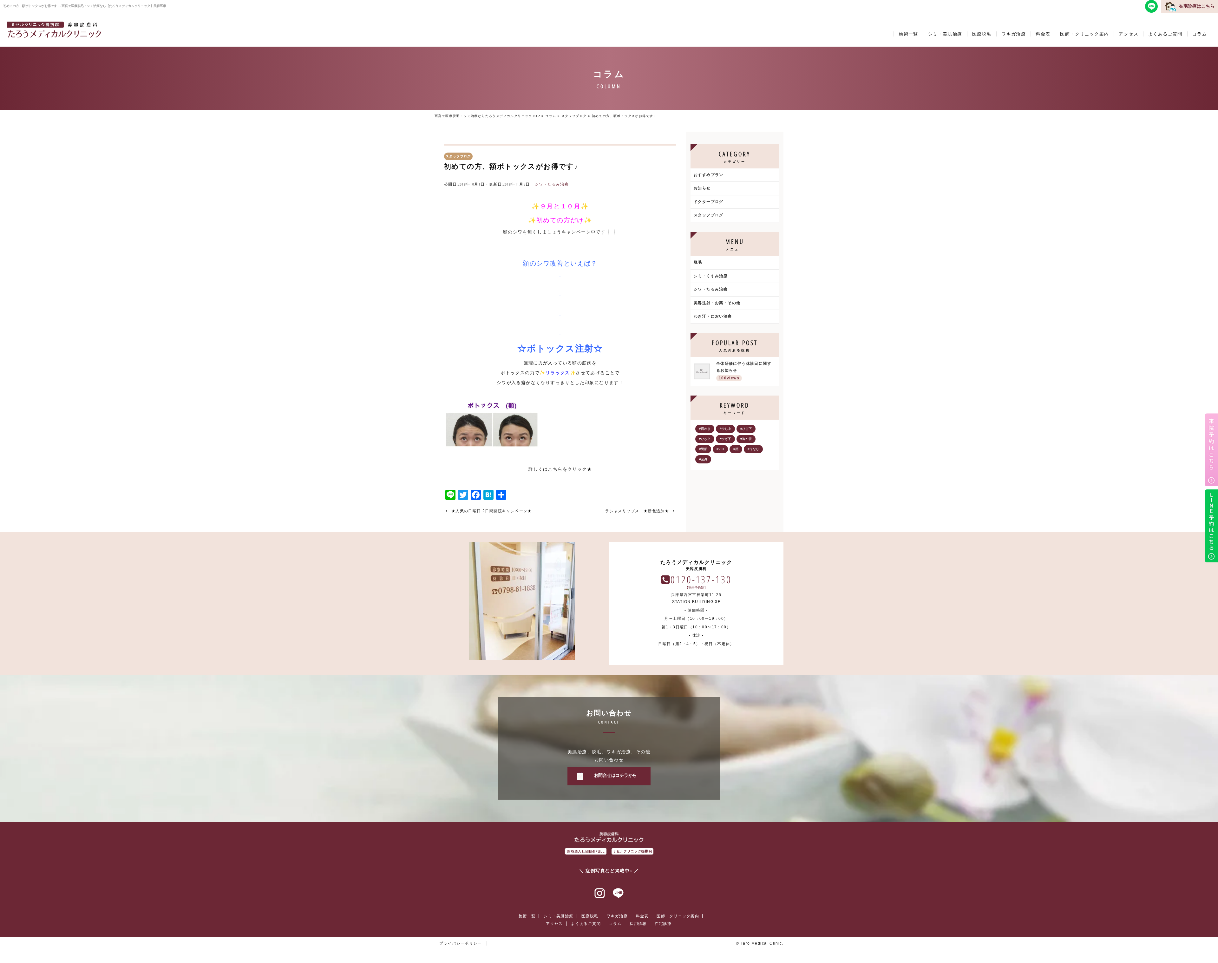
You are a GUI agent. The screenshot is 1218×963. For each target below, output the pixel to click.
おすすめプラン (709, 175)
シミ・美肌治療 (945, 33)
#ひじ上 (725, 428)
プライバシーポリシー (460, 943)
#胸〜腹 (746, 439)
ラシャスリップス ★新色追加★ (637, 511)
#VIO (720, 449)
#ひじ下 (746, 428)
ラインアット (618, 893)
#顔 (735, 449)
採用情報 (638, 923)
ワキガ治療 (1013, 33)
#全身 (703, 459)
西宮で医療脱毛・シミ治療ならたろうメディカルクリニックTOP (487, 116)
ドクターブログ (709, 202)
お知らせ (702, 188)
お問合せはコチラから (615, 775)
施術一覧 (908, 33)
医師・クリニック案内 (1084, 33)
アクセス (1128, 33)
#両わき (704, 428)
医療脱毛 (982, 33)
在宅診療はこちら (1197, 6)
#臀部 (703, 449)
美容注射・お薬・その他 (717, 303)
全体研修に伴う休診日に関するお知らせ (743, 370)
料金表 (1043, 33)
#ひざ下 (725, 439)
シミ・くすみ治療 (711, 276)
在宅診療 (663, 923)
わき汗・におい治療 (713, 316)
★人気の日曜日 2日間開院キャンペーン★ (491, 511)
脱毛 (698, 262)
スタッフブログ (574, 116)
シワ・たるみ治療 (552, 184)
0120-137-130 (701, 579)
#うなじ (753, 449)
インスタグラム (599, 893)
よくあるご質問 (1165, 33)
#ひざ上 (704, 439)
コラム (1199, 33)
